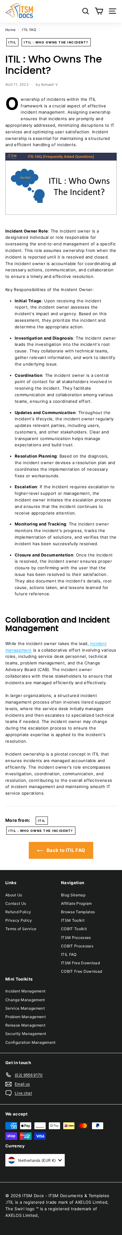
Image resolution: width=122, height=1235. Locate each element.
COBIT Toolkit (74, 928)
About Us (13, 895)
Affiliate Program (76, 903)
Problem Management (25, 1016)
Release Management (25, 1025)
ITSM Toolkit (72, 920)
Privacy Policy (18, 920)
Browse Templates (78, 912)
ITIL (12, 42)
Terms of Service (20, 928)
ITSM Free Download (80, 963)
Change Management (25, 999)
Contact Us (15, 903)
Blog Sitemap (73, 895)
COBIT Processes (77, 946)
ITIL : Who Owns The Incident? (56, 42)
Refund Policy (18, 912)
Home (10, 30)
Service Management (25, 1008)
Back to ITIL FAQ (65, 850)
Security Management (25, 1033)
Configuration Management (30, 1042)
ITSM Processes (76, 937)
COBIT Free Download (81, 971)
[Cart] (99, 11)
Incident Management (25, 991)
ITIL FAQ (29, 30)
